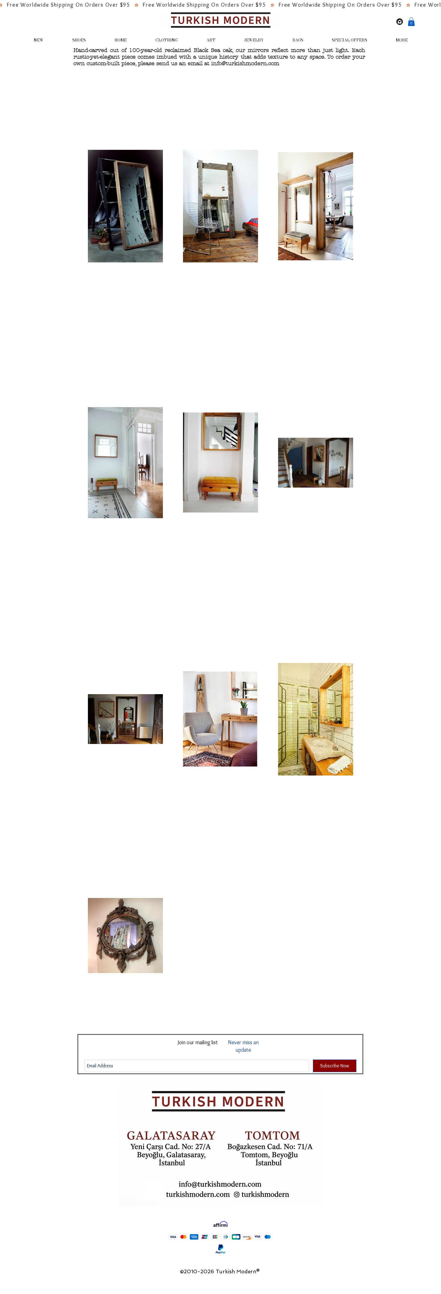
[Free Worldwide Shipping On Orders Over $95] (220, 5)
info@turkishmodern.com (245, 63)
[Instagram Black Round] (399, 21)
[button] (411, 21)
